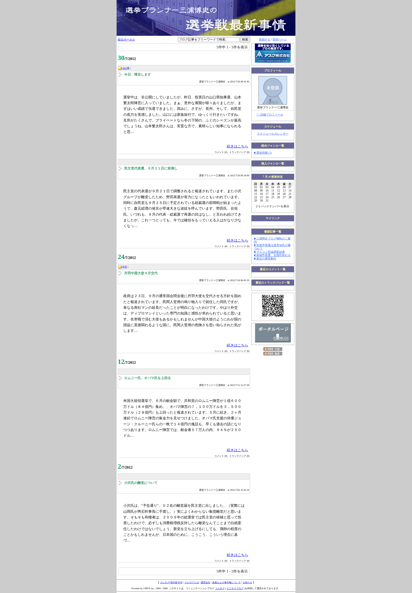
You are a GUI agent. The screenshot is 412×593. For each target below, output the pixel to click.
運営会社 (205, 582)
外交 (124, 266)
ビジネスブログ (235, 588)
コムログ (220, 588)
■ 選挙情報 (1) (263, 152)
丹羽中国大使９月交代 (141, 273)
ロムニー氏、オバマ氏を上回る (147, 378)
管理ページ (280, 39)
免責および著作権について (226, 582)
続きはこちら (237, 146)
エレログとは (192, 582)
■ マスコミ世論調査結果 (269, 251)
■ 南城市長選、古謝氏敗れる (272, 255)
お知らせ (247, 582)
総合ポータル (126, 39)
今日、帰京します (137, 74)
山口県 (125, 68)
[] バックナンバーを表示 (272, 206)
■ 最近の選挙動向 (265, 258)
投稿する (264, 39)
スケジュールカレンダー (272, 133)
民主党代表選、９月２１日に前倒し (151, 168)
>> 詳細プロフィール (269, 114)
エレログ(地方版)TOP (171, 582)
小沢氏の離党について (141, 483)
